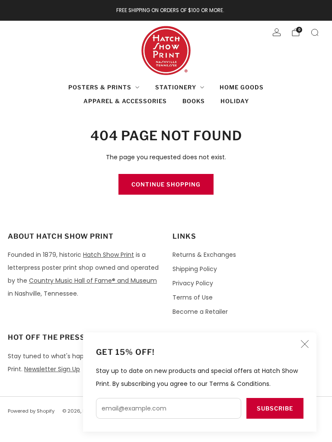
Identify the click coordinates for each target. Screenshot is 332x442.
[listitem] (166, 10)
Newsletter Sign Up (52, 369)
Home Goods (242, 87)
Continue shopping (166, 184)
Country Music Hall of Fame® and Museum (93, 280)
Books (193, 101)
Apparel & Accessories (125, 101)
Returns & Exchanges (204, 254)
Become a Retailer (200, 311)
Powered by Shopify (31, 410)
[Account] (276, 32)
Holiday (234, 101)
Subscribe (275, 408)
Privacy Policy (192, 283)
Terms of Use (192, 297)
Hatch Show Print (108, 254)
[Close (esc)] (304, 344)
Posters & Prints (99, 87)
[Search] (314, 32)
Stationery (175, 87)
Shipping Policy (194, 269)
